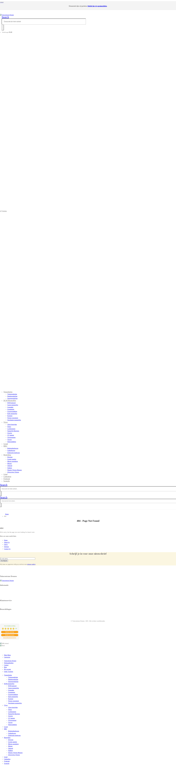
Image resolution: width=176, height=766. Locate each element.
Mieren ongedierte (12, 461)
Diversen (9, 457)
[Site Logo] (7, 15)
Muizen (9, 463)
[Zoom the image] (88, 581)
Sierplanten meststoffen (14, 420)
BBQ (5, 446)
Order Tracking (8, 671)
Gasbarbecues (11, 450)
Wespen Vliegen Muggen (14, 470)
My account (7, 669)
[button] (5, 17)
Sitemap (6, 546)
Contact (6, 665)
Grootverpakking (12, 411)
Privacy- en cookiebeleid (7, 589)
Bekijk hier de (92, 6)
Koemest (9, 416)
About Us (7, 542)
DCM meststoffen (9, 401)
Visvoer (9, 439)
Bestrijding (7, 455)
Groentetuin (10, 409)
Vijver (5, 422)
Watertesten (3, 596)
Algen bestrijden (12, 424)
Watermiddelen (11, 442)
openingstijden (102, 6)
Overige (9, 433)
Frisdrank (7, 761)
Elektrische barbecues (13, 453)
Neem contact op (5, 604)
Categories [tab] (7, 657)
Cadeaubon (7, 759)
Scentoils (6, 481)
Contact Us (7, 549)
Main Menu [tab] (7, 655)
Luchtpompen (11, 429)
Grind (5, 757)
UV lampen (10, 435)
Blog (5, 667)
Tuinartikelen (7, 392)
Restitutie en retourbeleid (7, 591)
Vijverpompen (11, 437)
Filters (9, 426)
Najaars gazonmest (12, 418)
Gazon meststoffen (12, 405)
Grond (6, 727)
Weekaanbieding (8, 663)
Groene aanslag (11, 459)
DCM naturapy (11, 403)
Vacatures (3, 594)
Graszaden (10, 407)
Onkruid (9, 465)
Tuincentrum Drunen (10, 661)
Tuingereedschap (12, 394)
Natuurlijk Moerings (13, 431)
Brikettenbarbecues (12, 448)
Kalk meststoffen (12, 413)
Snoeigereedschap (13, 681)
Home (6, 540)
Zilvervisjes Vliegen (13, 472)
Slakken (9, 468)
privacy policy (31, 564)
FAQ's (6, 544)
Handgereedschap (12, 396)
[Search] (3, 27)
